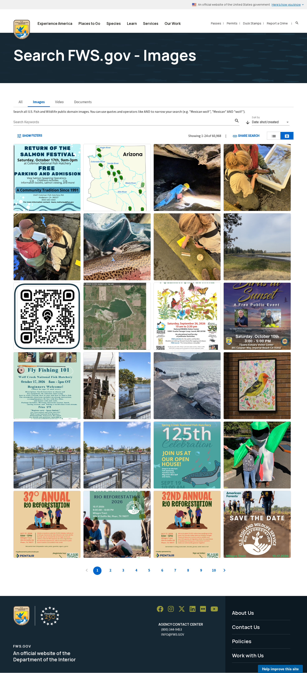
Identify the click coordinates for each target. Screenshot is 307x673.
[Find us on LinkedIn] (194, 609)
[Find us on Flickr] (204, 609)
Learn (132, 23)
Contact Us (246, 627)
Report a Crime (277, 23)
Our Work (173, 23)
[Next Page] (224, 571)
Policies (241, 641)
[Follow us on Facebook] (161, 609)
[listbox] (270, 122)
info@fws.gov (172, 634)
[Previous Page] (86, 571)
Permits (232, 23)
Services (150, 23)
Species (114, 23)
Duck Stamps (252, 23)
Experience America (55, 23)
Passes (216, 23)
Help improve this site (280, 668)
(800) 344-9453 (171, 629)
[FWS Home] (21, 30)
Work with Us (248, 655)
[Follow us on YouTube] (216, 609)
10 (214, 570)
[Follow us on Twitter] (183, 609)
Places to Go (89, 23)
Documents (83, 102)
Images (39, 102)
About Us (243, 612)
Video (59, 102)
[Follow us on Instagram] (172, 609)
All (21, 102)
